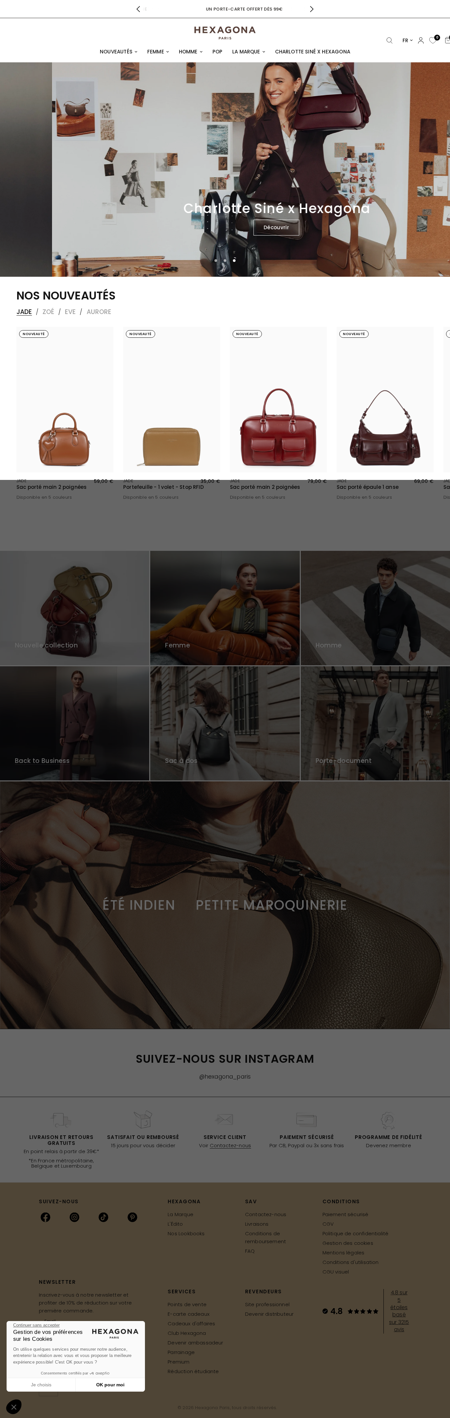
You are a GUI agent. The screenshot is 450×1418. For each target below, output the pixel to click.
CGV (328, 1223)
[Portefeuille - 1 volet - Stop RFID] (171, 399)
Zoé (48, 311)
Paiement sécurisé (346, 1214)
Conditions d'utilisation (351, 1262)
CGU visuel (336, 1271)
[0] (432, 41)
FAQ (250, 1250)
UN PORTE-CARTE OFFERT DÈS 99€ (225, 9)
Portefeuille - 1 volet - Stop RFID (163, 487)
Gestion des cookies (348, 1243)
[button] (224, 228)
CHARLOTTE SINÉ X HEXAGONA (312, 51)
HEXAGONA (184, 1201)
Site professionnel (267, 1304)
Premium (178, 1361)
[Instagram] (74, 1217)
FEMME (155, 51)
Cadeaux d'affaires (191, 1323)
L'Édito (175, 1223)
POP (217, 51)
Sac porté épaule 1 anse (368, 487)
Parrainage (181, 1352)
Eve (70, 311)
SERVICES (182, 1291)
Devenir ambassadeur (195, 1342)
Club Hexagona (187, 1333)
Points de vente (187, 1304)
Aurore (99, 311)
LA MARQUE (246, 51)
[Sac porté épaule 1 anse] (385, 399)
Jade (24, 311)
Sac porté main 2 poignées (51, 487)
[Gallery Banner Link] (74, 608)
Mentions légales (344, 1252)
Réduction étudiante (193, 1371)
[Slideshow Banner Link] (225, 169)
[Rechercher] (389, 41)
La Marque (180, 1214)
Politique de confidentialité (356, 1233)
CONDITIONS (341, 1201)
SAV (251, 1201)
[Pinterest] (132, 1217)
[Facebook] (45, 1217)
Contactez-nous (230, 1145)
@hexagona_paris (225, 1077)
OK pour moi (110, 1384)
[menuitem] (118, 52)
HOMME (188, 51)
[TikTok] (103, 1217)
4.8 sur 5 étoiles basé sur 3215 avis (399, 1311)
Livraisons (257, 1223)
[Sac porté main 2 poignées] (64, 399)
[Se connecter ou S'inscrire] (421, 40)
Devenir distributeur (269, 1313)
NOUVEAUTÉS (116, 51)
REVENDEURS (263, 1291)
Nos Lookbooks (186, 1233)
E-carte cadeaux (189, 1313)
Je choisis (41, 1384)
